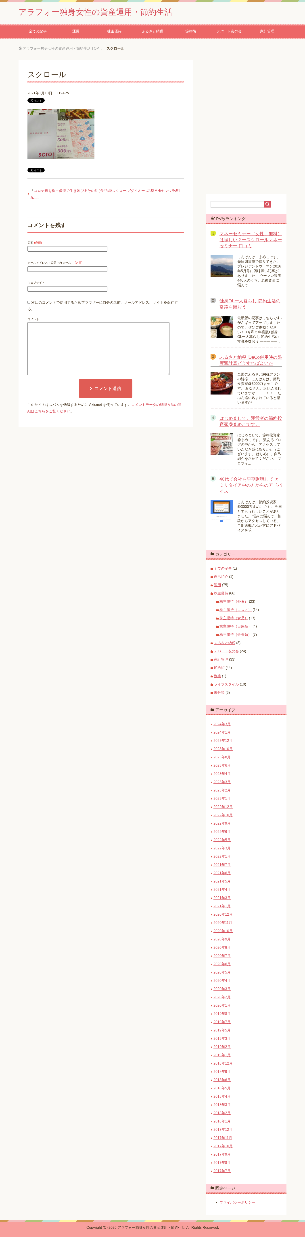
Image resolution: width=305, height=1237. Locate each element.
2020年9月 (222, 939)
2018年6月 (222, 1080)
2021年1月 (222, 906)
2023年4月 (222, 774)
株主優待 (114, 31)
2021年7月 (222, 865)
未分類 (219, 692)
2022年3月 (222, 848)
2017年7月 (222, 1171)
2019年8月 (222, 1014)
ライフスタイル (226, 684)
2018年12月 (223, 1063)
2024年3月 (222, 724)
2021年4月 (222, 889)
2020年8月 (222, 947)
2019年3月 (222, 1038)
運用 (75, 31)
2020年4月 (222, 980)
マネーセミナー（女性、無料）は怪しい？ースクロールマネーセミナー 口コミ (250, 239)
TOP (61, 48)
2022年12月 (223, 807)
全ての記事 (38, 31)
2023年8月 (222, 757)
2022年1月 (222, 856)
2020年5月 (222, 972)
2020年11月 (222, 923)
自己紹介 (221, 577)
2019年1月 (222, 1055)
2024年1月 (222, 732)
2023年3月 (222, 782)
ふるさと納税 (152, 31)
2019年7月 (222, 1022)
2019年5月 (222, 1030)
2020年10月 (223, 931)
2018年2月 (222, 1113)
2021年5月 (222, 881)
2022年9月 (222, 823)
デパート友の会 (229, 31)
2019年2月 (222, 1047)
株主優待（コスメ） (235, 610)
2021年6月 (222, 873)
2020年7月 (222, 956)
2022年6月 (222, 832)
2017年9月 (222, 1154)
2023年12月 (223, 741)
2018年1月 (222, 1121)
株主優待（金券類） (235, 635)
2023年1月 (222, 798)
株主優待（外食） (233, 601)
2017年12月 (223, 1129)
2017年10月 (223, 1146)
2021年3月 (222, 898)
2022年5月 (222, 840)
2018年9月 (222, 1072)
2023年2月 (222, 790)
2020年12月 (223, 914)
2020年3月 (222, 989)
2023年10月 (223, 749)
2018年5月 (222, 1088)
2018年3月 (222, 1105)
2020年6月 (222, 964)
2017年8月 (222, 1163)
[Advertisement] (152, 501)
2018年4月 (222, 1096)
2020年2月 (222, 997)
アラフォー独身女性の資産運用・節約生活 (95, 12)
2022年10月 (223, 815)
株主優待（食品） (233, 618)
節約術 (190, 31)
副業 (217, 676)
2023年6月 (222, 765)
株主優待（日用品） (235, 626)
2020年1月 (222, 1005)
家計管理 (267, 31)
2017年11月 (222, 1138)
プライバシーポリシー (237, 1202)
